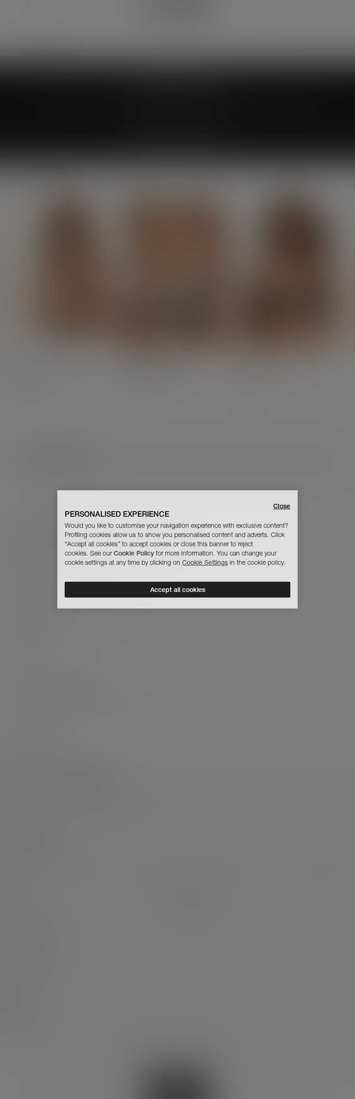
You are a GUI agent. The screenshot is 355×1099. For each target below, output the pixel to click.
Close (281, 506)
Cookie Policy (134, 553)
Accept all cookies (177, 590)
